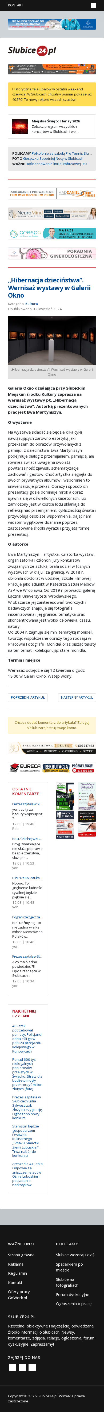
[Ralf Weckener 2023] (87, 823)
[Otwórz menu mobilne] (93, 5)
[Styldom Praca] (65, 796)
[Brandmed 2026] (52, 23)
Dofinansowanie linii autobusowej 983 (56, 163)
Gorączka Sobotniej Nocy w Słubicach (53, 158)
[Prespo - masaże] (52, 233)
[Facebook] (12, 1367)
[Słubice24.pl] (32, 50)
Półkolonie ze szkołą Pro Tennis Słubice (63, 153)
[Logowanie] (68, 5)
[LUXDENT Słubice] (87, 796)
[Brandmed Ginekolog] (52, 252)
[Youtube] (32, 1367)
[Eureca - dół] (52, 767)
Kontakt (15, 5)
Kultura (31, 303)
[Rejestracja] (76, 5)
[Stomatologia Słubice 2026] (52, 68)
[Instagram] (22, 1367)
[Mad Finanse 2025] (52, 193)
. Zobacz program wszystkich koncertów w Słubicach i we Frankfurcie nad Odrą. (46, 129)
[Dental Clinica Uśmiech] (65, 824)
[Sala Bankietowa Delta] (52, 747)
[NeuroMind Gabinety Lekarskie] (52, 213)
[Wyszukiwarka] (83, 5)
